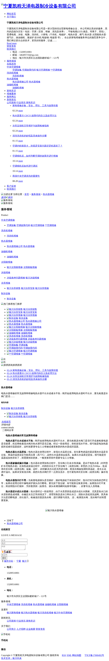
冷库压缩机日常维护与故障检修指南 (30, 125)
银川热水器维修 (29, 612)
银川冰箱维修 (30, 342)
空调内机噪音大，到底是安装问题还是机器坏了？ (37, 146)
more (20, 110)
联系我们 (11, 49)
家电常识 (11, 90)
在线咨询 (11, 64)
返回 (3, 197)
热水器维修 (12, 79)
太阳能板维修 (30, 330)
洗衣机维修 (12, 73)
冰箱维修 (5, 272)
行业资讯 (21, 102)
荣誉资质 (11, 46)
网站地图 (76, 655)
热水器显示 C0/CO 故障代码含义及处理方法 (34, 115)
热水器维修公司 (20, 81)
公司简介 (11, 629)
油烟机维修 (12, 84)
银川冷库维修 (30, 315)
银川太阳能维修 (33, 327)
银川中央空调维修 (63, 612)
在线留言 (6, 421)
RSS (64, 655)
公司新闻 (11, 102)
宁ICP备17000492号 (94, 655)
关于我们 (11, 16)
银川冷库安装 (30, 312)
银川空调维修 (43, 70)
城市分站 (8, 561)
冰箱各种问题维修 (37, 339)
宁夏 (18, 561)
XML (69, 655)
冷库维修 (5, 283)
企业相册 (30, 629)
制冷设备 (5, 293)
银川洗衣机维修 (45, 612)
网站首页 (11, 13)
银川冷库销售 (30, 309)
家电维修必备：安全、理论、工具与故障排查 (35, 105)
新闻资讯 (11, 99)
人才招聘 (21, 629)
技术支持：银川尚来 (11, 658)
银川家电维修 (13, 612)
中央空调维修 (13, 67)
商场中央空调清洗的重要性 (26, 176)
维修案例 (11, 93)
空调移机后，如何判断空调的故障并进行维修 (35, 156)
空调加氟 (17, 70)
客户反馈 (11, 186)
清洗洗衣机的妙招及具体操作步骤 (29, 135)
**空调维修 (56, 70)
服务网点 (11, 96)
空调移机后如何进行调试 (24, 166)
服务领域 (11, 61)
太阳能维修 (6, 262)
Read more (12, 43)
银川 (24, 561)
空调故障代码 (29, 70)
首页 (26, 194)
